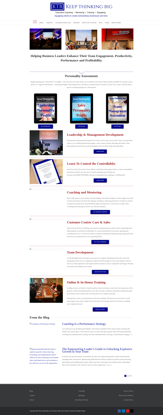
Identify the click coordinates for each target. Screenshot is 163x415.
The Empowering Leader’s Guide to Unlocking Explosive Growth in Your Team (97, 350)
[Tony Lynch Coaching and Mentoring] (46, 189)
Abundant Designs (80, 411)
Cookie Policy (128, 400)
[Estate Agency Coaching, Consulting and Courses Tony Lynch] (46, 279)
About (32, 400)
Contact (32, 395)
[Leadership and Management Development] (46, 131)
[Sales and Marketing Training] (46, 219)
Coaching (81, 391)
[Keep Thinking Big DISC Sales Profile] (81, 93)
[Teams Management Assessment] (117, 93)
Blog (31, 391)
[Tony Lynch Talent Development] (46, 249)
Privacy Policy (128, 391)
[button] (127, 23)
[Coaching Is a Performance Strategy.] (45, 332)
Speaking (81, 395)
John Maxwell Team (81, 400)
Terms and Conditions (126, 395)
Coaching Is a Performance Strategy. (84, 323)
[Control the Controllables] (46, 160)
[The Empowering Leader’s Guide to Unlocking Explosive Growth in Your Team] (45, 357)
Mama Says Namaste (63, 411)
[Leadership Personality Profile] (45, 93)
